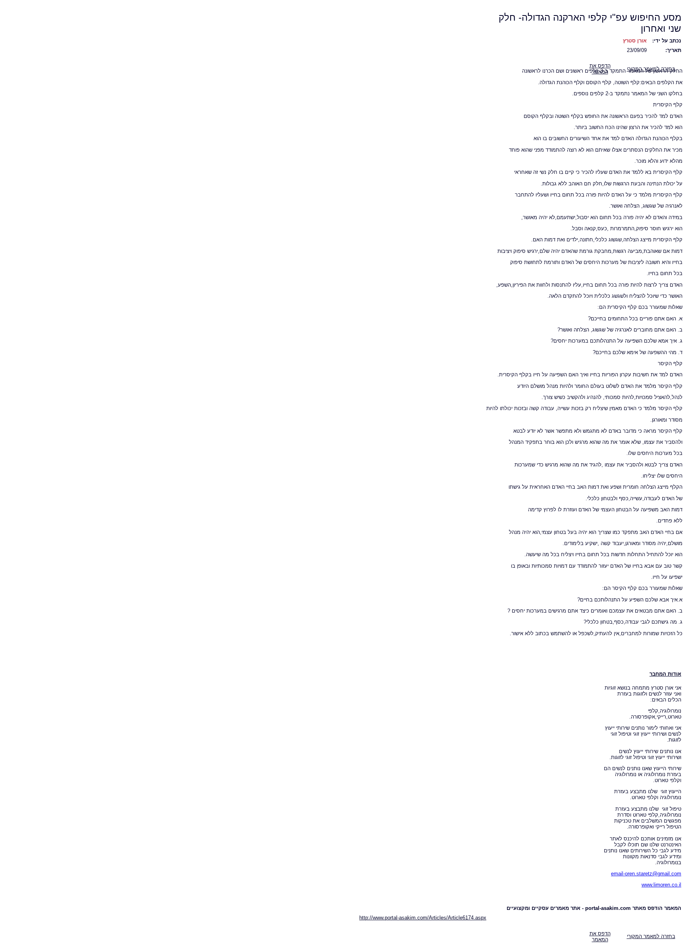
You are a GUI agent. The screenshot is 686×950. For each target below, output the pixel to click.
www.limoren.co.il (661, 885)
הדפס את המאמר (600, 936)
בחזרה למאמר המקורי (651, 936)
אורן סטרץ (635, 41)
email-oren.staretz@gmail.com (646, 874)
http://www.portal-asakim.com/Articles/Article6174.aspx (422, 918)
